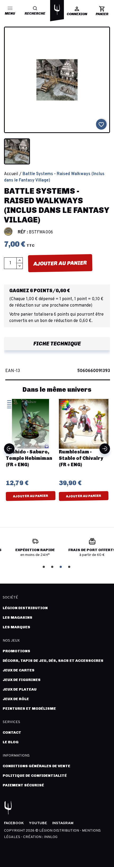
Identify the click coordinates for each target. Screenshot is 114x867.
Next (104, 448)
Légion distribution (25, 608)
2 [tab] (52, 566)
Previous (9, 448)
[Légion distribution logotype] (57, 9)
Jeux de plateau (20, 689)
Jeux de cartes (18, 670)
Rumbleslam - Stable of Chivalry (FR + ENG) (30, 458)
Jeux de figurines (22, 680)
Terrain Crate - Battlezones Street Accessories (85, 458)
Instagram (62, 823)
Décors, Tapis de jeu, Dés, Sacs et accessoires (53, 660)
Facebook (14, 823)
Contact (12, 732)
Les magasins (17, 617)
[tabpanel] (28, 549)
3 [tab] (61, 566)
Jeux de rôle (16, 699)
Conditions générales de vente (36, 766)
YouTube (38, 823)
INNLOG (51, 837)
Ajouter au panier (60, 263)
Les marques (16, 627)
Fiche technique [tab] (57, 343)
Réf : (23, 232)
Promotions (16, 651)
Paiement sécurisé (23, 785)
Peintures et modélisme (29, 708)
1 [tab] (44, 566)
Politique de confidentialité (35, 775)
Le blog (11, 742)
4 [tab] (69, 566)
